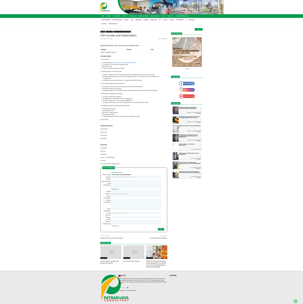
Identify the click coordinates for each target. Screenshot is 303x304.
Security (165, 19)
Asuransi (145, 19)
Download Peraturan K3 (182, 16)
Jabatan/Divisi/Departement (120, 194)
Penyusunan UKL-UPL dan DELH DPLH (111, 238)
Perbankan (138, 19)
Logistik (171, 19)
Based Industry (113, 23)
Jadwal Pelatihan (143, 16)
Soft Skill (104, 23)
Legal (131, 19)
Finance (126, 19)
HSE (160, 19)
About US (124, 16)
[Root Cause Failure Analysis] (134, 252)
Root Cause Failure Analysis (131, 261)
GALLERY (163, 16)
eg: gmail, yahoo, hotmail (119, 213)
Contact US (170, 16)
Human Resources (117, 19)
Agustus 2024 (150, 258)
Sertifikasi (191, 19)
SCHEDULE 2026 (133, 16)
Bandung (103, 31)
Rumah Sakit (153, 19)
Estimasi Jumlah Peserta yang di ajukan (123, 177)
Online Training (154, 16)
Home (102, 16)
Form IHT (108, 16)
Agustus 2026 (104, 258)
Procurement (179, 19)
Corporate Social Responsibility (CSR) (125, 62)
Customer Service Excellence (158, 238)
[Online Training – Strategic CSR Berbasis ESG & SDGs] (111, 252)
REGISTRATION (116, 16)
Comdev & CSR (109, 31)
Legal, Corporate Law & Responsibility (122, 31)
